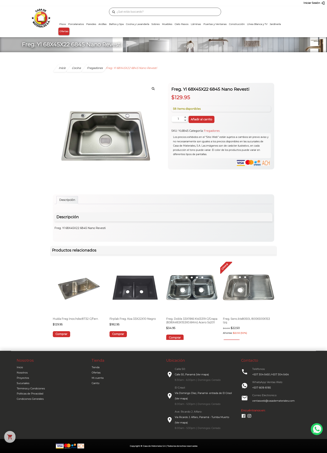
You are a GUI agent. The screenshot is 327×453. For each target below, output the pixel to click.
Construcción (237, 24)
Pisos (62, 24)
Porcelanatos (76, 24)
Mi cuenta (98, 377)
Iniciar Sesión (314, 3)
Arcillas (102, 24)
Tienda (95, 367)
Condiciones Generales (30, 398)
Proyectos (23, 377)
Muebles (167, 24)
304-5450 (158, 3)
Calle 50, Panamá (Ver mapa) (192, 374)
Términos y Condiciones (31, 388)
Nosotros (22, 372)
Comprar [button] (61, 334)
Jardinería (275, 24)
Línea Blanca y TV (257, 24)
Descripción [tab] (67, 200)
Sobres (155, 24)
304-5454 (171, 3)
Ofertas (63, 31)
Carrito (95, 383)
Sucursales (23, 383)
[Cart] (9, 437)
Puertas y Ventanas (215, 24)
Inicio (20, 367)
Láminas (196, 24)
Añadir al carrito (201, 119)
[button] (153, 89)
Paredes (91, 24)
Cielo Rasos (182, 24)
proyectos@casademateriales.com (127, 3)
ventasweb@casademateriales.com (87, 3)
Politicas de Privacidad (30, 393)
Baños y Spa (116, 24)
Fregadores (212, 130)
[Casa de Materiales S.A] (40, 13)
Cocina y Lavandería (137, 24)
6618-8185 (182, 3)
